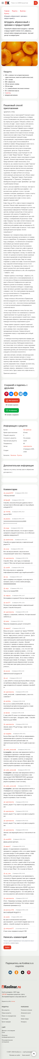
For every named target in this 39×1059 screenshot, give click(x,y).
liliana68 (7, 500)
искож (7, 549)
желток (8, 93)
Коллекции (5, 1019)
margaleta (8, 733)
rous (6, 577)
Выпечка (13, 455)
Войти (7, 947)
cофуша (7, 595)
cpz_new (8, 873)
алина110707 (9, 493)
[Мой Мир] (25, 394)
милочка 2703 (9, 910)
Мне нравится (13, 400)
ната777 (7, 602)
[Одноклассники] (16, 394)
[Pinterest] (6, 394)
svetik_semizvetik (10, 749)
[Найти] (36, 3)
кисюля (7, 671)
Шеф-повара (25, 1019)
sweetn (7, 917)
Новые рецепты (6, 1013)
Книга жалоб (26, 1055)
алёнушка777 (9, 928)
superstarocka (9, 558)
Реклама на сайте (14, 1055)
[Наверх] (34, 1053)
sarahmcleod (9, 539)
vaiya (7, 588)
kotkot (7, 621)
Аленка (13, 1001)
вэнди (7, 528)
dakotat (7, 713)
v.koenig (7, 511)
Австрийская (27, 430)
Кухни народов (6, 1021)
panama (7, 519)
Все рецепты (5, 1010)
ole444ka (8, 701)
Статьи (23, 1016)
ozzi (6, 678)
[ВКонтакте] (11, 394)
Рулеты (19, 455)
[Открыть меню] (2, 3)
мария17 (8, 628)
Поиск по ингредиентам (9, 1016)
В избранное (13, 410)
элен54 (7, 567)
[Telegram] (20, 394)
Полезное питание (26, 1010)
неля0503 (8, 839)
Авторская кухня (26, 1013)
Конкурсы (24, 1021)
